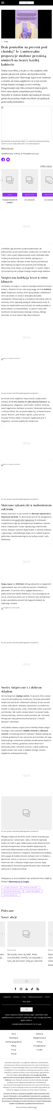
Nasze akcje (11, 950)
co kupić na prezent (11, 887)
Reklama (16, 997)
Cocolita (39, 1050)
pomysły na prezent (30, 887)
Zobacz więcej (46, 166)
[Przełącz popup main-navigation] (2, 2)
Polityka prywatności (35, 997)
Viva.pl (13, 1050)
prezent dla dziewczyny (12, 891)
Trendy (6, 42)
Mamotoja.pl (13, 1038)
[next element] (51, 187)
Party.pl (39, 1042)
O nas (24, 997)
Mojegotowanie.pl (39, 1038)
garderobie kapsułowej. (24, 520)
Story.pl (13, 1054)
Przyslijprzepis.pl (39, 1046)
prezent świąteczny (11, 895)
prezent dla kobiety (33, 891)
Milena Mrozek (7, 148)
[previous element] (2, 187)
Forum (47, 997)
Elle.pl (14, 1034)
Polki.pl (13, 1046)
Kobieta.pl (39, 1034)
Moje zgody (26, 1001)
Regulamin (7, 997)
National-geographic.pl (14, 1042)
